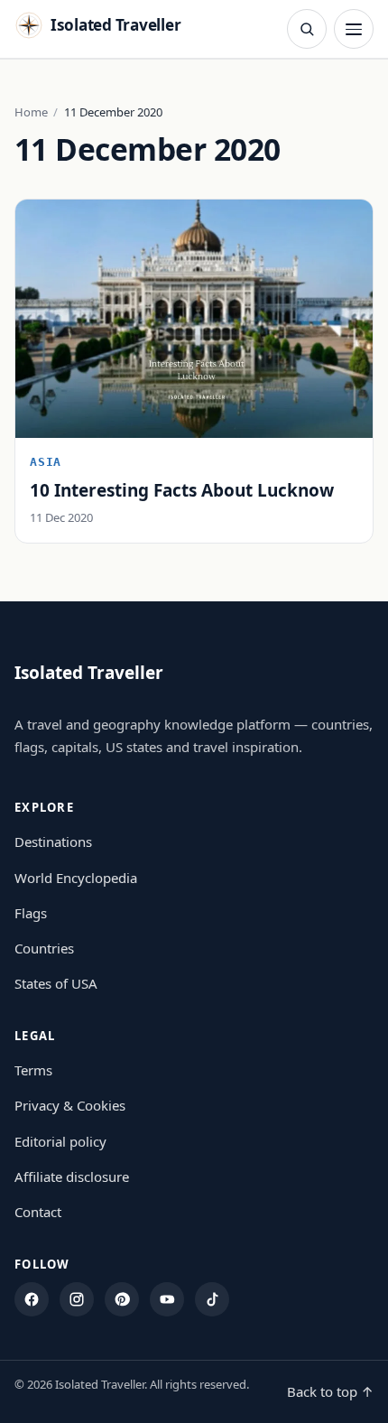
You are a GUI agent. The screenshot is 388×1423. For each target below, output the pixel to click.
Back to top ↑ (330, 1391)
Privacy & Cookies (69, 1105)
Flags (30, 913)
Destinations (53, 841)
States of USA (55, 983)
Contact (37, 1212)
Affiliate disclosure (71, 1176)
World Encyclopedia (75, 878)
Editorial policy (60, 1141)
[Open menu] (354, 29)
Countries (44, 948)
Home (31, 112)
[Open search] (307, 29)
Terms (33, 1070)
